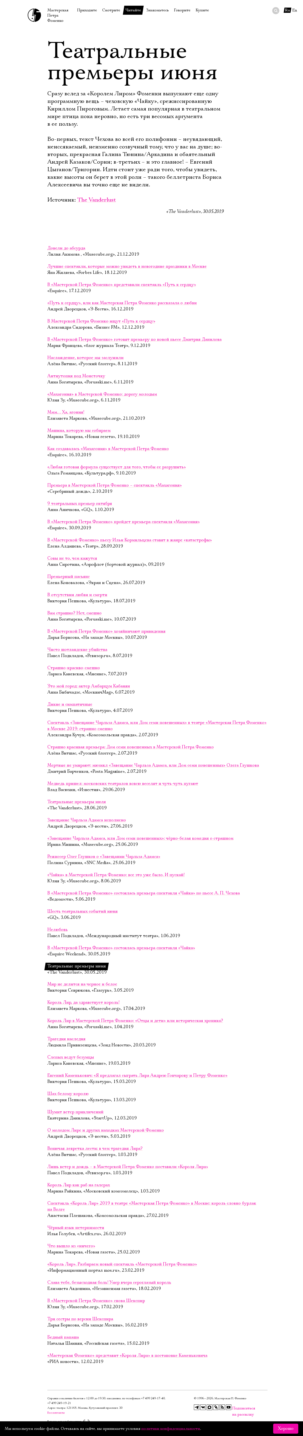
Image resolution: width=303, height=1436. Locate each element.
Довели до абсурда (66, 248)
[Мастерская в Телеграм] (197, 1407)
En (294, 10)
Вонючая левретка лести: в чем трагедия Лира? (95, 1148)
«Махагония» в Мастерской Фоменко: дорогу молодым (102, 394)
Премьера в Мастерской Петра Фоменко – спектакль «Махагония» (114, 485)
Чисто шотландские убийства (77, 649)
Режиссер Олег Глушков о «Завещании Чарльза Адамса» (103, 856)
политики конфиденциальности (170, 1428)
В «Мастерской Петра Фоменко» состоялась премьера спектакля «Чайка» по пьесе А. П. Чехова (143, 893)
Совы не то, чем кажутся (72, 558)
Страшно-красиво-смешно (73, 668)
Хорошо (286, 1428)
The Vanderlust (96, 199)
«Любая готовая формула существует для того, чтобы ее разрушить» (116, 467)
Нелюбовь (57, 929)
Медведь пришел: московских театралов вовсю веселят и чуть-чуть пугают (122, 783)
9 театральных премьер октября (79, 503)
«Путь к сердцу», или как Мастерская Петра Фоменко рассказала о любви (122, 303)
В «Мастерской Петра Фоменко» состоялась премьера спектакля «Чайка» (121, 948)
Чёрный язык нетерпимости (75, 1227)
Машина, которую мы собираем (79, 430)
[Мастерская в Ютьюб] (229, 1407)
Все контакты (56, 1412)
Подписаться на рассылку (235, 1408)
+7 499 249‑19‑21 (59, 1403)
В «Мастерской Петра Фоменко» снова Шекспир (96, 1300)
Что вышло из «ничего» (71, 1246)
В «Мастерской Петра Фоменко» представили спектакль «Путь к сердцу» (121, 284)
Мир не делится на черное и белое (82, 984)
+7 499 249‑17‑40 (153, 1398)
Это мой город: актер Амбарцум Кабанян (88, 686)
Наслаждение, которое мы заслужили (85, 357)
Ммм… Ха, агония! (65, 412)
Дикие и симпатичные (69, 704)
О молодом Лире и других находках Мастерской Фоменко (105, 1130)
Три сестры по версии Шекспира (80, 1319)
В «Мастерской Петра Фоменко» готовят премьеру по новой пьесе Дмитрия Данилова (134, 339)
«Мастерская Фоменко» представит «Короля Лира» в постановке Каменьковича (127, 1355)
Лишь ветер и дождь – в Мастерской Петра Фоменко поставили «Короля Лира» (127, 1166)
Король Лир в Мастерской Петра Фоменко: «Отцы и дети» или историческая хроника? (135, 1020)
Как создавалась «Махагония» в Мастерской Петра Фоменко (108, 448)
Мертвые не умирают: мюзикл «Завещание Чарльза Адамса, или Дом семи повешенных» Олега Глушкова (153, 765)
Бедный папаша (63, 1337)
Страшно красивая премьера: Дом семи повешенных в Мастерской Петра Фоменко (130, 747)
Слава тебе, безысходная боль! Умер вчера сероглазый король (109, 1282)
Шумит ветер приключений (75, 1112)
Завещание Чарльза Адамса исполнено (86, 820)
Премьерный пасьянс (68, 576)
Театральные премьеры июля (76, 802)
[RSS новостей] (222, 1407)
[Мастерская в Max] (209, 1407)
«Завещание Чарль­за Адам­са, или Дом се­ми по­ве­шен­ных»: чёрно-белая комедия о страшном (140, 838)
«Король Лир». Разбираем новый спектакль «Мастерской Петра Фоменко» (122, 1264)
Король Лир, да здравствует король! (83, 1002)
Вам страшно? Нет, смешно (74, 613)
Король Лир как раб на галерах (78, 1185)
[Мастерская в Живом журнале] (216, 1407)
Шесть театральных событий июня (82, 911)
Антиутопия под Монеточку (76, 376)
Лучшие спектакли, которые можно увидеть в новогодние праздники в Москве (127, 266)
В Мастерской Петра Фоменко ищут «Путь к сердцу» (101, 321)
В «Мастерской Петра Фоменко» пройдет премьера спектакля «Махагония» (123, 522)
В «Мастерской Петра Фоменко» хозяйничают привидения (106, 631)
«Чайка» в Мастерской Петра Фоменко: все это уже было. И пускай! (116, 875)
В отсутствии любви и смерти (77, 595)
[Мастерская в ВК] (203, 1407)
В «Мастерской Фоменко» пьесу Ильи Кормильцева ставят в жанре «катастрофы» (129, 540)
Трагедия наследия (66, 1039)
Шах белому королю (68, 1093)
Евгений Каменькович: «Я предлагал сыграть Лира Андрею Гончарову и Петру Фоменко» (137, 1075)
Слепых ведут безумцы (70, 1057)
